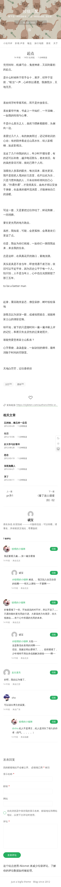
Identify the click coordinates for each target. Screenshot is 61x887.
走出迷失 (16, 672)
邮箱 (6, 786)
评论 (6, 821)
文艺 (8, 384)
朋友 (48, 43)
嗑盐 (29, 43)
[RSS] (29, 29)
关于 (55, 43)
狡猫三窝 (30, 11)
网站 (5, 798)
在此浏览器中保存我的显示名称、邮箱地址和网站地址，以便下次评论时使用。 (32, 812)
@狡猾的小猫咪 (20, 579)
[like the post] (30, 397)
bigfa (20, 881)
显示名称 (8, 773)
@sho (15, 728)
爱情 (20, 384)
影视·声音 (20, 43)
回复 (54, 548)
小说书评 (7, 43)
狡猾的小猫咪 (18, 548)
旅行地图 (39, 43)
